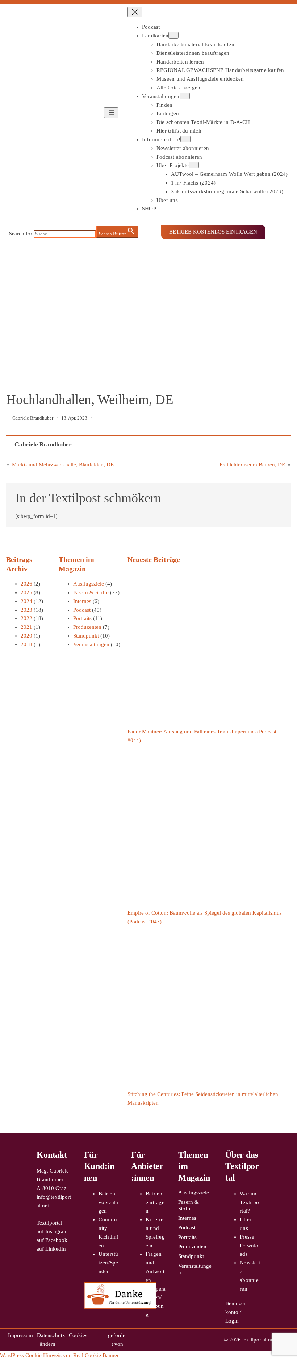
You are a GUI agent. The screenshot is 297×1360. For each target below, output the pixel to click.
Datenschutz (51, 1335)
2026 (26, 584)
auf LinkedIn (51, 1249)
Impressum (20, 1335)
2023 (26, 610)
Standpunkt (86, 636)
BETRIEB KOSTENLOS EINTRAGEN (213, 232)
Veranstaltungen (91, 644)
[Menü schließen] (134, 12)
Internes (82, 601)
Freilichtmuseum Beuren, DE (252, 465)
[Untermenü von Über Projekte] (194, 165)
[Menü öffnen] (111, 112)
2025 (26, 592)
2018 (26, 644)
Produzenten (87, 627)
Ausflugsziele (88, 584)
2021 (26, 627)
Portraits (82, 618)
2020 (26, 636)
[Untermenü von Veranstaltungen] (185, 96)
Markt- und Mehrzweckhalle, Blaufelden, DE (63, 465)
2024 (26, 601)
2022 (26, 618)
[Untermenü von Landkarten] (173, 35)
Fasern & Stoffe (91, 592)
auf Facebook (52, 1240)
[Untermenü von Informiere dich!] (185, 139)
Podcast (82, 610)
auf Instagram (52, 1231)
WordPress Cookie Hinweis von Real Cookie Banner (59, 1355)
